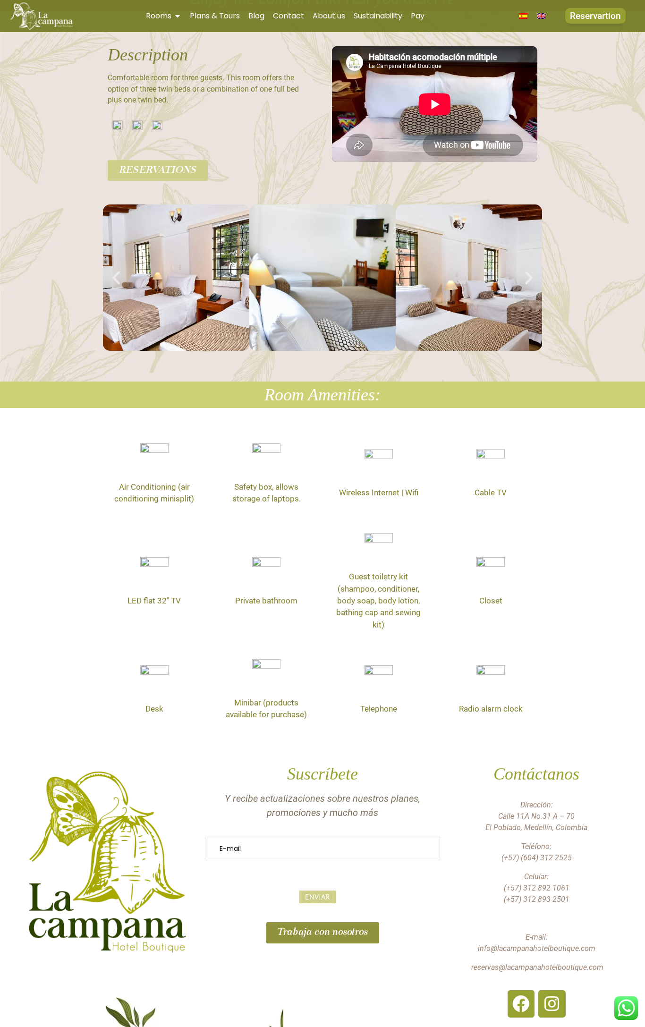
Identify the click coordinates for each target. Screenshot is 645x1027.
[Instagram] (552, 1004)
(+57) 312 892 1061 (536, 887)
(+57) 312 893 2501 (536, 899)
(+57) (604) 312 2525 (536, 857)
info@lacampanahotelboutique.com (536, 948)
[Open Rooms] (177, 16)
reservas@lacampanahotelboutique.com (537, 967)
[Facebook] (521, 1004)
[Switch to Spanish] (523, 16)
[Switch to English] (541, 16)
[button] (116, 277)
